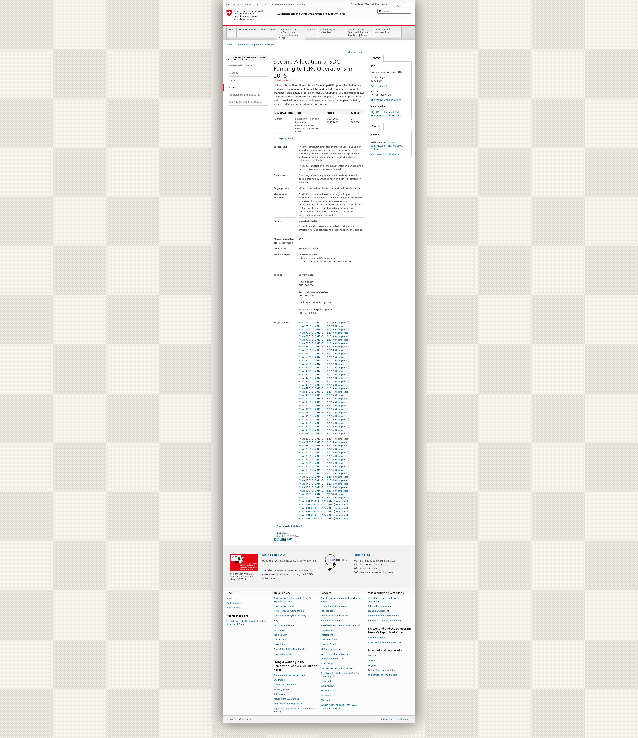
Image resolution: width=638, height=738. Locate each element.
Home (229, 44)
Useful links (326, 681)
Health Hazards (328, 690)
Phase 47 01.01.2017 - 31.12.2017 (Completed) (324, 378)
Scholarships (327, 663)
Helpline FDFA (363, 554)
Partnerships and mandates (381, 670)
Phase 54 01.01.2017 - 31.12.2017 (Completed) (324, 353)
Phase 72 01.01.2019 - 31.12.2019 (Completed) (324, 333)
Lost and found (328, 644)
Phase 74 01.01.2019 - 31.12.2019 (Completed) (324, 326)
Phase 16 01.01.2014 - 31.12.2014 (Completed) (324, 477)
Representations (248, 29)
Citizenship (326, 695)
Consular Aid (280, 639)
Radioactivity (280, 635)
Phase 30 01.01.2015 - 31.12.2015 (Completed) (324, 430)
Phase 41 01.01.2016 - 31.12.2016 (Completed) (324, 392)
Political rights (328, 611)
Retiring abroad (281, 694)
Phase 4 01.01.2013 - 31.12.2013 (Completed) (323, 508)
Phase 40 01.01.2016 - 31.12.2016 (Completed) (324, 395)
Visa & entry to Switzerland (327, 31)
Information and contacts (380, 606)
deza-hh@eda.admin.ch (387, 99)
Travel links (279, 644)
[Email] (290, 539)
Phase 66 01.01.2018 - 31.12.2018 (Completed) (324, 350)
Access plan (377, 86)
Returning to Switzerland (286, 699)
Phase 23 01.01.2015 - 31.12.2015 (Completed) (324, 456)
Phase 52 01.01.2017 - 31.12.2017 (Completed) (324, 360)
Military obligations (331, 649)
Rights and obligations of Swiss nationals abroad (294, 710)
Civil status (326, 700)
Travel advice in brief (284, 606)
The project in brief (286, 138)
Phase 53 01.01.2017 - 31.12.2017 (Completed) (324, 357)
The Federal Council (241, 4)
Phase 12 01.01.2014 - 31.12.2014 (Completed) (324, 491)
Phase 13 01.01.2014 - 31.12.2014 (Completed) (324, 487)
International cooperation (382, 31)
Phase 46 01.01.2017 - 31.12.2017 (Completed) (324, 381)
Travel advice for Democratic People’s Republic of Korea (292, 600)
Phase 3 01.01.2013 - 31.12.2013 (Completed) (323, 511)
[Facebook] (275, 539)
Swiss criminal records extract (335, 654)
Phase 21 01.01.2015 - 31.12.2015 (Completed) (324, 463)
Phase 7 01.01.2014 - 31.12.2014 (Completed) (323, 504)
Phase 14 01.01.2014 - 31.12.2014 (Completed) (324, 484)
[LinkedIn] (281, 539)
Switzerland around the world (290, 4)
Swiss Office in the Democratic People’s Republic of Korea (246, 623)
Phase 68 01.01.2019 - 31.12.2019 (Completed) (324, 346)
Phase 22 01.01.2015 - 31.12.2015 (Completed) (324, 459)
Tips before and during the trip (289, 611)
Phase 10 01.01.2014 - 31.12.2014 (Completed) (324, 497)
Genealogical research (332, 659)
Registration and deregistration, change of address (342, 600)
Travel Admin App (283, 654)
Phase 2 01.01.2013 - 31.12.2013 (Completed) (323, 515)
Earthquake (279, 630)
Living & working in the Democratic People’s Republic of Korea (290, 33)
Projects (372, 665)
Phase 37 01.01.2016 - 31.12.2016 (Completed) (324, 405)
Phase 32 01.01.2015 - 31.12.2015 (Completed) (324, 423)
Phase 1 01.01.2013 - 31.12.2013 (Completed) (323, 518)
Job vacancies (233, 608)
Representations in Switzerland (289, 675)
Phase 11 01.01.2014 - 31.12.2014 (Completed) (324, 494)
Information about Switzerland (383, 615)
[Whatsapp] (287, 539)
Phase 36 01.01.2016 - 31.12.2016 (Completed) (324, 409)
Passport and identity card (334, 606)
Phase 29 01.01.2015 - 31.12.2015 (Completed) (324, 433)
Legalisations (327, 630)
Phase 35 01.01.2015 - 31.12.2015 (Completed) (324, 412)
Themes (372, 660)
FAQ (276, 620)
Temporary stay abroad (285, 684)
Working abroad (282, 689)
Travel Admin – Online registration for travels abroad (340, 675)
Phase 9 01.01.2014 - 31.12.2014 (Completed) (323, 501)
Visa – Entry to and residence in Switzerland (383, 600)
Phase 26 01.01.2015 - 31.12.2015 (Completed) (324, 445)
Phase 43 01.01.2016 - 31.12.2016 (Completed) (324, 385)
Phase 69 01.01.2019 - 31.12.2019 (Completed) (324, 343)
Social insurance (329, 639)
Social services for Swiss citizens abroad (340, 625)
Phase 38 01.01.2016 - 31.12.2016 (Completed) (324, 402)
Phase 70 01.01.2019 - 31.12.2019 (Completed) (324, 340)
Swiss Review (327, 686)
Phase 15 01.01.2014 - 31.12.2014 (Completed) (324, 480)
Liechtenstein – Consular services (337, 668)
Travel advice (268, 29)
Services (311, 29)
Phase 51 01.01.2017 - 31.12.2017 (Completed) (324, 364)
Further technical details (289, 526)
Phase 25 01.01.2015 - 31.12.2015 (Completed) (324, 449)
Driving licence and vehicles (334, 615)
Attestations (327, 635)
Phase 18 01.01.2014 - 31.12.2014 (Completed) (324, 470)
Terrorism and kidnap (284, 625)
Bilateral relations (377, 638)
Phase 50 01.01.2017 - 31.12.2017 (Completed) (324, 367)
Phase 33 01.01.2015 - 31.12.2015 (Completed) (324, 419)
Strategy (372, 655)
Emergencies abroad (331, 620)
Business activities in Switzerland (384, 620)
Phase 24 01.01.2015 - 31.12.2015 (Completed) (324, 452)
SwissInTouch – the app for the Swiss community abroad (339, 706)
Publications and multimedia (382, 675)
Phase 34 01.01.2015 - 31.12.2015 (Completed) (324, 416)
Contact (374, 57)
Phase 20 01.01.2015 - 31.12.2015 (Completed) (324, 466)
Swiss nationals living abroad (288, 703)
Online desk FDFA (273, 554)
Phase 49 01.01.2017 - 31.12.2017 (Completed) (324, 371)
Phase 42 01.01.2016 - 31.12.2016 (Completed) (324, 388)
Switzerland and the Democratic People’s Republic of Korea (358, 32)
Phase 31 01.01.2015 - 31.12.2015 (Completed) (324, 426)
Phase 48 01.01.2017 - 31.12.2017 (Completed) (324, 374)
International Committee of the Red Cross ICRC (387, 145)
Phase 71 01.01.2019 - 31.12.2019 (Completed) (324, 336)
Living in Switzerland (378, 611)
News (232, 29)
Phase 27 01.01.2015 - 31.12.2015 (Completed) (324, 442)
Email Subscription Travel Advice (290, 649)
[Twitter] (278, 539)
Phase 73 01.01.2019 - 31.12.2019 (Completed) (324, 329)
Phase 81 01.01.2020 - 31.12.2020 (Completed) (324, 322)
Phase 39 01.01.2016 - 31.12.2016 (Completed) (324, 398)
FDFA (263, 4)
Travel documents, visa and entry (290, 615)
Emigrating (279, 680)
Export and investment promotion (385, 642)
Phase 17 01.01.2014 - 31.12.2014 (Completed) (324, 473)
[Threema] (284, 539)
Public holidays (233, 603)
